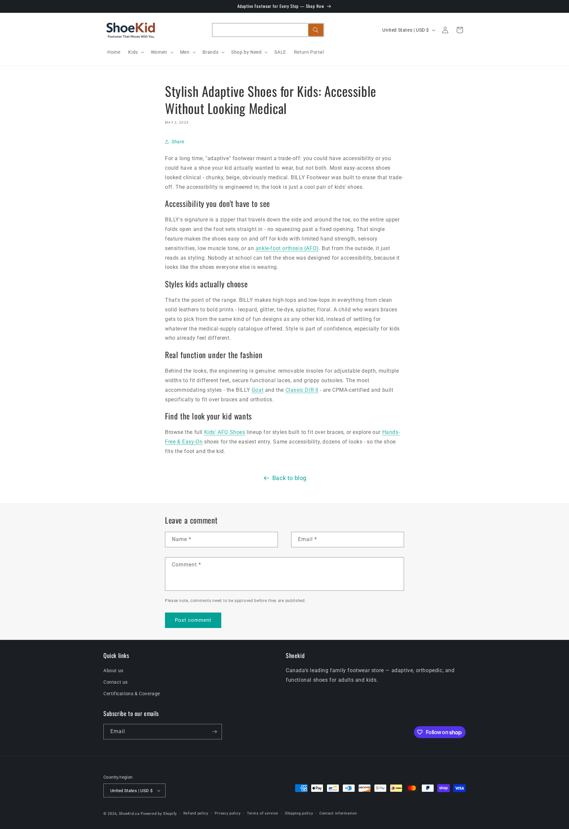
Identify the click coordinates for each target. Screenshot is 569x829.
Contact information (338, 813)
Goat (257, 390)
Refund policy (195, 813)
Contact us (115, 682)
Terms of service (262, 813)
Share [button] (178, 141)
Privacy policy (227, 813)
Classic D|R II (301, 390)
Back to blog (289, 477)
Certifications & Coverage (131, 693)
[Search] (315, 30)
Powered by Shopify (159, 814)
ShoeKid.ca (129, 814)
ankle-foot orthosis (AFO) (287, 248)
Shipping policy (299, 813)
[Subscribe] (214, 731)
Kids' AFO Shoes (224, 432)
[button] (135, 52)
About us (113, 670)
